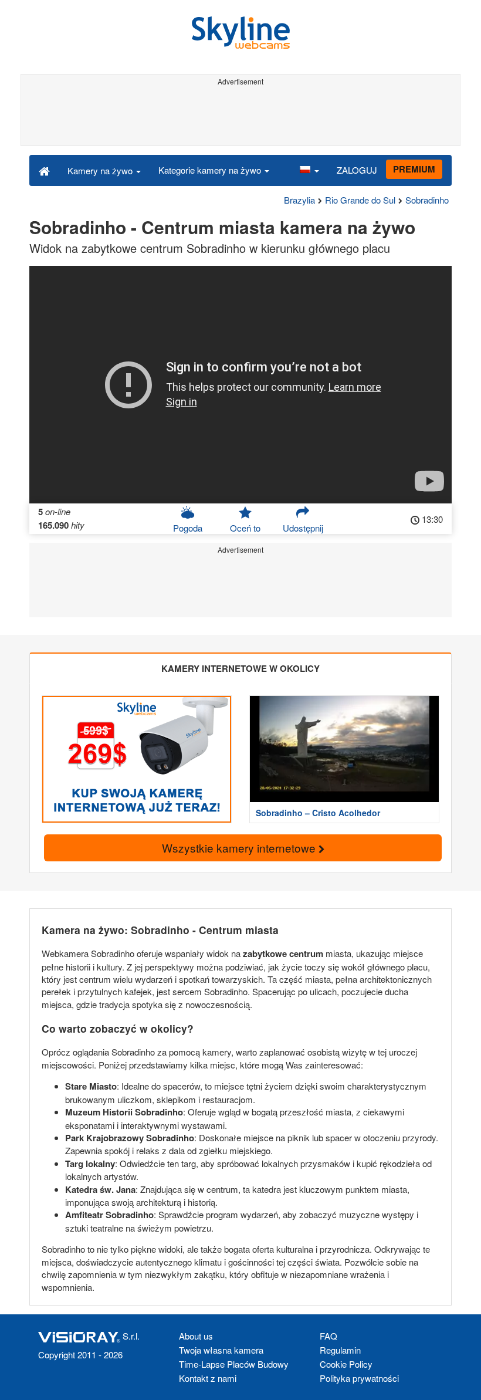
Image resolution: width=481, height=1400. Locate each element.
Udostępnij (303, 528)
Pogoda (187, 528)
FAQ (328, 1336)
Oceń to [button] (245, 528)
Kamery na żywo (101, 170)
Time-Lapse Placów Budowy (234, 1364)
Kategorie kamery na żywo (210, 170)
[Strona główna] (44, 170)
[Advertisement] (240, 116)
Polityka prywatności (359, 1378)
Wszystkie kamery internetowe (240, 847)
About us (196, 1336)
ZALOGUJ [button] (357, 170)
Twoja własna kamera (221, 1350)
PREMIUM (414, 169)
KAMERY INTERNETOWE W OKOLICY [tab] (240, 668)
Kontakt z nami (207, 1378)
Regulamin (340, 1350)
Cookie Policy (346, 1364)
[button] (309, 170)
